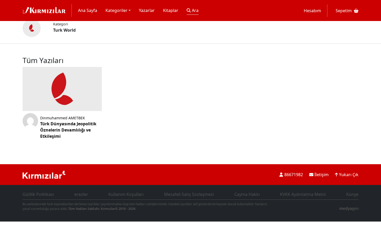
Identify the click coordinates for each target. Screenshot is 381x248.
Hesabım (312, 10)
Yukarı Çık (348, 174)
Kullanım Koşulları (126, 194)
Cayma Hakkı (247, 194)
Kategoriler (116, 10)
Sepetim (344, 10)
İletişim (321, 174)
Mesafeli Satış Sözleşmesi (189, 194)
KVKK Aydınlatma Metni (303, 194)
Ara (195, 10)
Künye (352, 194)
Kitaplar (170, 10)
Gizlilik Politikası (38, 194)
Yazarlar (147, 10)
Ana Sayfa (87, 10)
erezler (81, 194)
